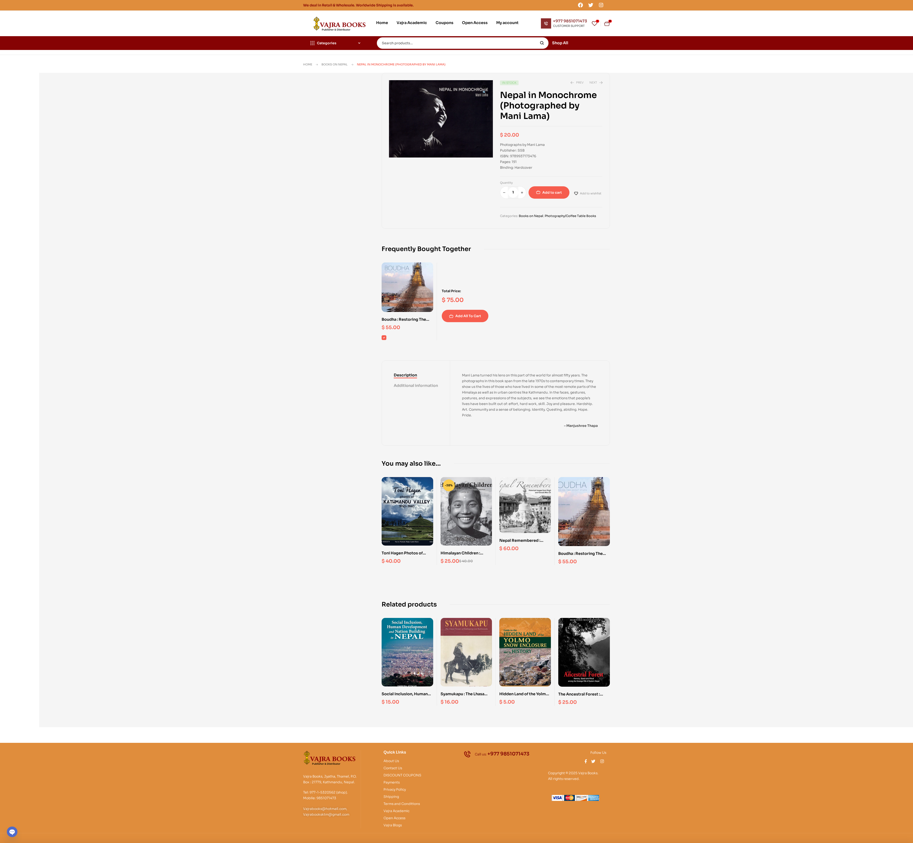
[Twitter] (591, 5)
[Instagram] (601, 5)
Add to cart (552, 192)
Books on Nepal (334, 64)
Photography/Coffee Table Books (570, 216)
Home (307, 64)
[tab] (416, 375)
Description (405, 375)
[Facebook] (580, 5)
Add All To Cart (468, 316)
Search (542, 43)
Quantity (506, 182)
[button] (484, 90)
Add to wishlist (590, 193)
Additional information (416, 385)
